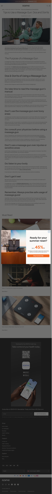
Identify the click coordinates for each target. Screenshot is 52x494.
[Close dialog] (49, 232)
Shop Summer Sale (38, 255)
